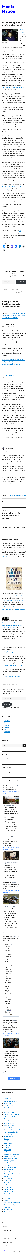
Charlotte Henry (9, 1108)
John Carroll (7, 1149)
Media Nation (8, 9)
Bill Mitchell (7, 1099)
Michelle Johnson (9, 1172)
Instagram (7, 731)
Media (3, 291)
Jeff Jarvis (7, 1147)
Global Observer (9, 1136)
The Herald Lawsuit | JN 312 (17, 495)
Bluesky (6, 723)
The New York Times (10, 607)
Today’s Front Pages (10, 1205)
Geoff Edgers (5, 292)
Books (4, 1234)
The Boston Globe (20, 609)
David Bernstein (9, 1123)
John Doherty (9, 375)
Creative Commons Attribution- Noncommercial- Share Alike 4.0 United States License (12, 625)
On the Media (8, 1185)
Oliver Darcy (7, 1183)
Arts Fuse (6, 1097)
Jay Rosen (7, 1145)
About (4, 1223)
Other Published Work (9, 1238)
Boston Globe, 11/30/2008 (12, 676)
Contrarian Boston (9, 1116)
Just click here (6, 556)
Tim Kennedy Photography (12, 1202)
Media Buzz (7, 1165)
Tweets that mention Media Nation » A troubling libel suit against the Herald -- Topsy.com (14, 315)
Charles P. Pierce (9, 1105)
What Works (7, 1211)
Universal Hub (8, 1209)
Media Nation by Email (9, 1246)
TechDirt (6, 1200)
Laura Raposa (12, 292)
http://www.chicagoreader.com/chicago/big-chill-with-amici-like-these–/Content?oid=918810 (13, 362)
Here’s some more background (12, 87)
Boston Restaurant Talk (11, 1101)
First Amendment (17, 289)
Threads (6, 725)
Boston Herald (10, 291)
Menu (4, 16)
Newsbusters (8, 1178)
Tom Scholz (22, 292)
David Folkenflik (9, 1125)
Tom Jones (7, 1207)
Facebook (7, 720)
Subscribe (21, 282)
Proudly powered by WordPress (18, 1251)
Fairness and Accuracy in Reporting (14, 1130)
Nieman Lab (7, 1180)
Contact (4, 1226)
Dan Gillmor (7, 1121)
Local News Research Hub (11, 1154)
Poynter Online (8, 1189)
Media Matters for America (12, 1167)
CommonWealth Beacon (11, 1114)
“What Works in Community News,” (13, 600)
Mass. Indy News (7, 1242)
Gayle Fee (22, 291)
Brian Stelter (8, 1103)
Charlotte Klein (8, 1110)
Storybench (7, 1196)
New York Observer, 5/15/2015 (13, 665)
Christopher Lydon (9, 1112)
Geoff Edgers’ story (22, 32)
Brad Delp (17, 291)
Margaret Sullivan (9, 1156)
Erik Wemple (8, 1127)
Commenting (6, 1230)
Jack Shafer (7, 1141)
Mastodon (7, 727)
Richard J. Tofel (8, 1191)
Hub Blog (6, 1138)
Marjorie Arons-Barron (11, 1158)
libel (17, 292)
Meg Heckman (8, 1169)
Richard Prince (8, 1194)
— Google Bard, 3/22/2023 (10, 652)
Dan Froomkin (8, 1119)
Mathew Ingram (9, 1161)
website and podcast (15, 596)
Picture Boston (8, 1187)
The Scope (7, 1198)
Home (4, 1219)
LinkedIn (6, 729)
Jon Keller (7, 1152)
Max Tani (7, 1163)
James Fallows (8, 1143)
